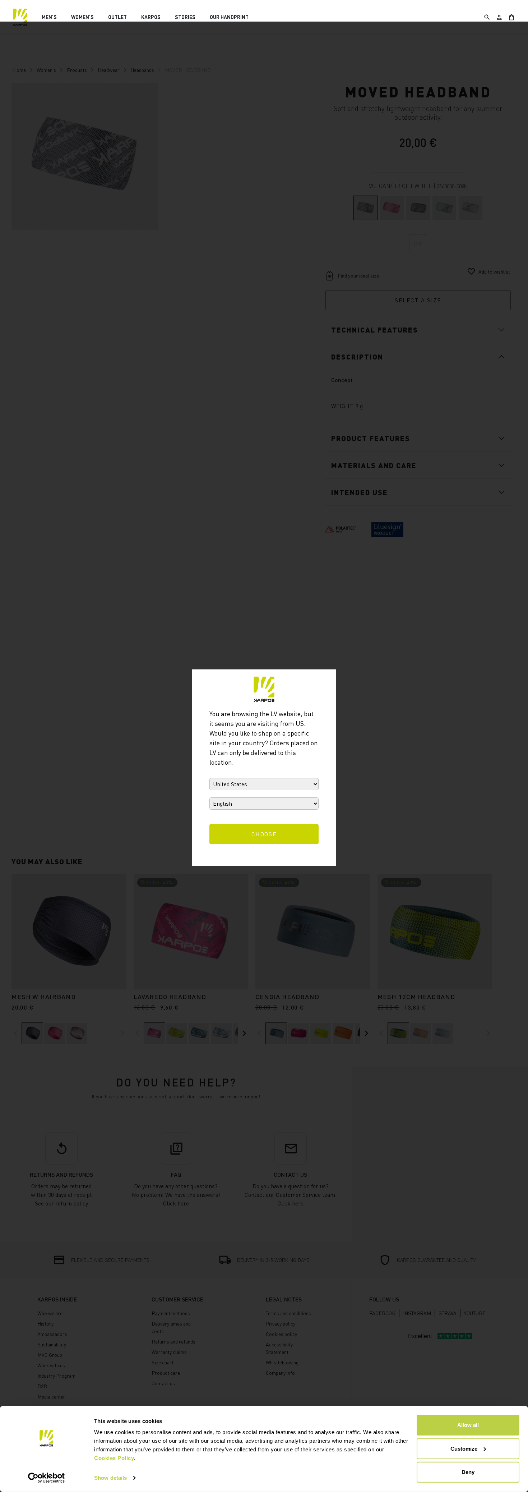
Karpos (151, 17)
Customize (463, 1448)
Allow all (468, 1425)
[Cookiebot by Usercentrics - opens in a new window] (46, 1478)
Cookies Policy (114, 1458)
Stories (185, 17)
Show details (110, 1478)
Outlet (117, 17)
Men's (49, 17)
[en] (20, 17)
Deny (468, 1472)
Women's (82, 17)
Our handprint (229, 17)
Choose (264, 834)
